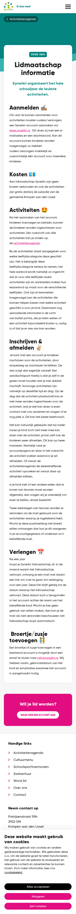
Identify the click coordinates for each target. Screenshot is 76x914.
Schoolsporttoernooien (31, 767)
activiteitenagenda (27, 243)
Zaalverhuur (22, 774)
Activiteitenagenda (23, 19)
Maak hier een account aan (38, 715)
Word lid (19, 781)
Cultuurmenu (23, 760)
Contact (19, 795)
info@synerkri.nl (47, 658)
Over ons (20, 788)
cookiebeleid (13, 872)
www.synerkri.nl (19, 130)
